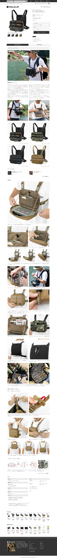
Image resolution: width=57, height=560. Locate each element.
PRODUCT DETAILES (17, 44)
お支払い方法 (31, 546)
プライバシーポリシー (32, 549)
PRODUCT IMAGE (39, 44)
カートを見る (42, 546)
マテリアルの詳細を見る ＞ (45, 176)
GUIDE (21, 3)
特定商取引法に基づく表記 (32, 548)
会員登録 (41, 543)
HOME (7, 3)
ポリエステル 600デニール (37, 171)
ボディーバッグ (39, 9)
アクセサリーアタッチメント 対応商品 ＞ (43, 473)
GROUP (18, 3)
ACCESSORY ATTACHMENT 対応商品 (39, 11)
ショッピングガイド (32, 543)
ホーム (30, 541)
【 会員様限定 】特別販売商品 (38, 10)
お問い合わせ (45, 3)
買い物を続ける (35, 41)
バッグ (35, 9)
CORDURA (13, 171)
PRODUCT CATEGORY (12, 3)
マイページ (41, 541)
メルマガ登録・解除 (39, 3)
